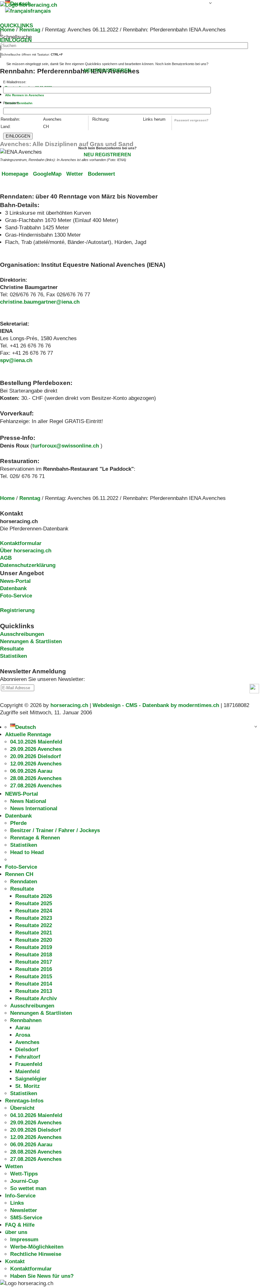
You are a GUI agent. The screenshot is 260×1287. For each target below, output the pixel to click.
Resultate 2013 (33, 991)
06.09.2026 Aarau (31, 771)
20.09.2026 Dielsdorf (35, 756)
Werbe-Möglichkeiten (36, 1247)
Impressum (24, 1239)
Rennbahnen (26, 1020)
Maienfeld (27, 1071)
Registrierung (17, 610)
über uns (16, 1232)
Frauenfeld (28, 1064)
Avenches (27, 1042)
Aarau (22, 1028)
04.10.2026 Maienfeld (36, 742)
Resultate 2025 (33, 903)
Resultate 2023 (33, 918)
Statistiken (13, 656)
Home (7, 498)
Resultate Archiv (36, 998)
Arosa (22, 1035)
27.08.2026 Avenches (36, 786)
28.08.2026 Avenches (36, 778)
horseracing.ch (69, 705)
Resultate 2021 (33, 933)
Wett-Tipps (24, 1174)
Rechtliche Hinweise (35, 1254)
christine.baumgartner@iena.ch (40, 302)
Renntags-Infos (24, 1101)
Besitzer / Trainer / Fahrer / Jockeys (55, 830)
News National (28, 801)
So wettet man (28, 1188)
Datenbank (13, 588)
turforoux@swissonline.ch (65, 446)
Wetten (14, 1166)
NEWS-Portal (21, 794)
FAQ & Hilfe (20, 1225)
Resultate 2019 (33, 947)
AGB (6, 558)
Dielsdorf (26, 1050)
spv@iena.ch (16, 360)
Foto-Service (16, 596)
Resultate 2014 (33, 984)
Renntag (29, 498)
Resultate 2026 (33, 896)
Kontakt (15, 1261)
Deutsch (25, 727)
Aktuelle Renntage (28, 734)
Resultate (12, 649)
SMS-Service (26, 1218)
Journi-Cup (24, 1181)
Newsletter (23, 1210)
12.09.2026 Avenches (36, 764)
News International (33, 808)
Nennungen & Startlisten (31, 641)
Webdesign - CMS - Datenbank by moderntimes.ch (156, 705)
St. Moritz (27, 1086)
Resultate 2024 (33, 911)
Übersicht (22, 1108)
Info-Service (20, 1196)
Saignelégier (31, 1079)
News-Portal (15, 581)
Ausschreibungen (22, 634)
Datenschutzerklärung (27, 565)
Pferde (18, 823)
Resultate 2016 (33, 969)
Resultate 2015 (33, 977)
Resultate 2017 (33, 962)
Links (17, 1203)
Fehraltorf (27, 1057)
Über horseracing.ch (25, 551)
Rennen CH (19, 874)
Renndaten (23, 882)
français (40, 11)
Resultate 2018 (33, 955)
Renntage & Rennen (35, 838)
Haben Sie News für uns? (42, 1276)
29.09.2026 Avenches (36, 749)
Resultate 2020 (33, 940)
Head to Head (27, 852)
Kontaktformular (21, 543)
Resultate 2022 (33, 925)
